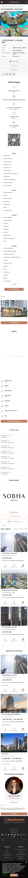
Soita (15, 65)
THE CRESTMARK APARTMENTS (11, 714)
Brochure (5, 691)
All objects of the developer (20, 529)
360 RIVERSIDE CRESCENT (9, 627)
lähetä (14, 813)
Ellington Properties (6, 724)
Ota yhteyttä (7, 853)
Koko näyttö (14, 24)
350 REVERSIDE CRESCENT (10, 590)
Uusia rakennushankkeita (20, 849)
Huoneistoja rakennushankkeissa (20, 854)
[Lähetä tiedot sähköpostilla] (13, 74)
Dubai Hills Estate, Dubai (9, 756)
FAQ (7, 851)
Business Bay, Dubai (8, 716)
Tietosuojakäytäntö (7, 855)
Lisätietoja (3, 525)
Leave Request (14, 289)
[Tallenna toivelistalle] (25, 535)
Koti (7, 849)
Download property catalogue (14, 422)
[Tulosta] (10, 74)
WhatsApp (15, 61)
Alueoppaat (20, 858)
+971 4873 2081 (14, 830)
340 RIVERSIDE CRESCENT (9, 553)
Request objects (14, 691)
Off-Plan (21, 851)
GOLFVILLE (5, 753)
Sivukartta (7, 857)
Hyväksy (14, 875)
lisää (14, 284)
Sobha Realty (5, 685)
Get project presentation (14, 323)
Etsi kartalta (20, 856)
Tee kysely (14, 70)
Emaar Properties (6, 764)
